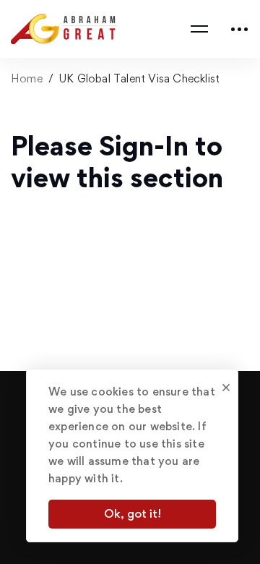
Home (27, 78)
